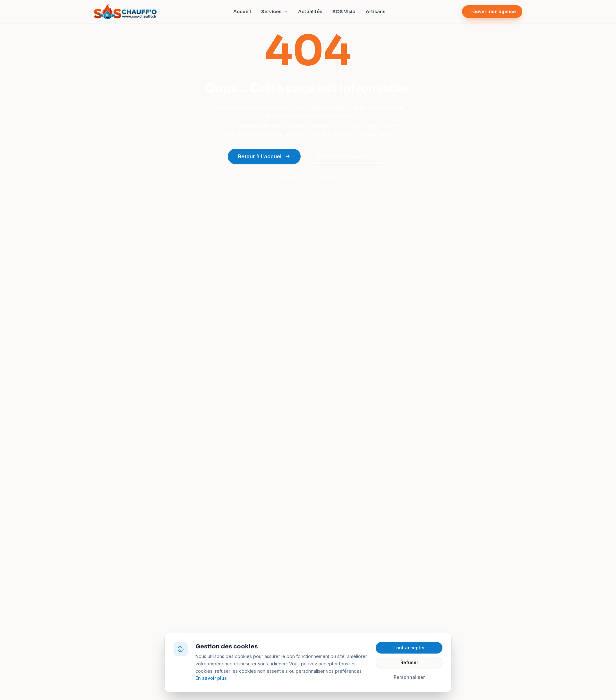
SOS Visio (343, 11)
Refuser (409, 662)
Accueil (242, 11)
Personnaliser (409, 677)
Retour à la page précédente (312, 177)
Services (271, 11)
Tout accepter (409, 647)
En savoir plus (211, 678)
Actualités (310, 11)
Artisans (375, 11)
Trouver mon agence (492, 11)
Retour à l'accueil (260, 156)
